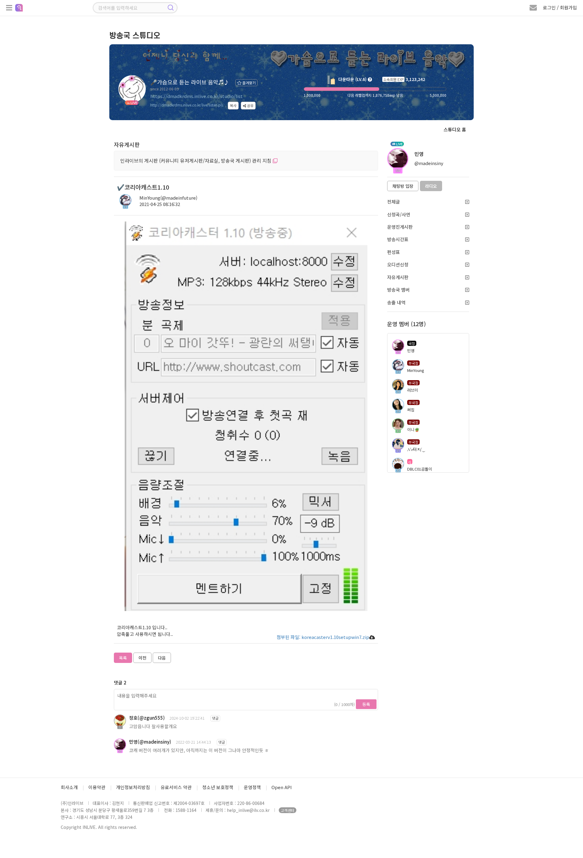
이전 (142, 658)
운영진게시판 (400, 227)
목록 (123, 658)
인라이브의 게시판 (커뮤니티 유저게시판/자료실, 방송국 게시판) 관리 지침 (196, 160)
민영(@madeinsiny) (150, 741)
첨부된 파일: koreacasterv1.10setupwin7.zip (323, 637)
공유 (250, 105)
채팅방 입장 (402, 186)
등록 (366, 704)
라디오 (431, 186)
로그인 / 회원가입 (560, 7)
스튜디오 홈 (455, 129)
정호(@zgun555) (147, 717)
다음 (162, 658)
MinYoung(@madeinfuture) (168, 197)
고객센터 (287, 810)
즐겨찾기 (248, 82)
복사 (233, 105)
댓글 (215, 718)
